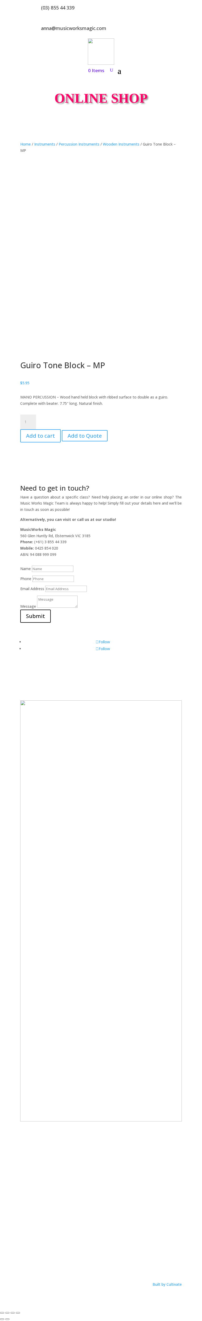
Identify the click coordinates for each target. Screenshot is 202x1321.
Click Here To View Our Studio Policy (51, 1262)
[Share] (13, 1313)
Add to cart (40, 435)
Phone (25, 578)
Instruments (44, 144)
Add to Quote (85, 435)
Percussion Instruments (79, 144)
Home (25, 144)
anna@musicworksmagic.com (73, 28)
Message (28, 606)
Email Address (32, 588)
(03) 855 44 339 (57, 7)
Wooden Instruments (121, 144)
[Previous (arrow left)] (2, 1319)
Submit (35, 616)
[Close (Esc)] (18, 1313)
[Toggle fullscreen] (7, 1313)
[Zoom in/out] (2, 1313)
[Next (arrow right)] (7, 1319)
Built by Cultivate (167, 1284)
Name (25, 568)
